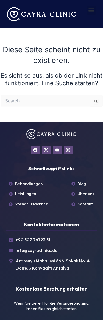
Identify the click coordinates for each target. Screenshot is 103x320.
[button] (91, 10)
